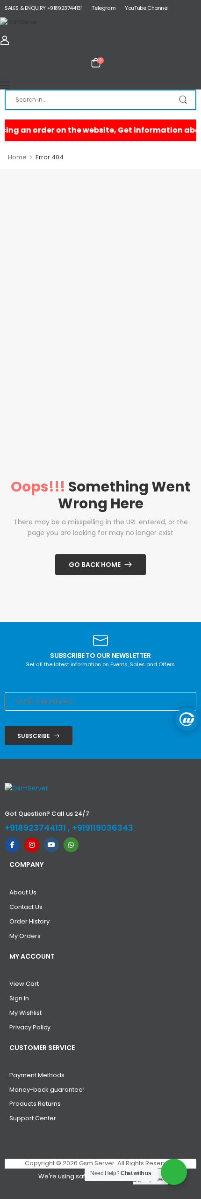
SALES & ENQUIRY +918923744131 (43, 8)
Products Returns (35, 1103)
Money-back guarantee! (47, 1089)
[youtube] (51, 844)
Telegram (103, 8)
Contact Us (26, 906)
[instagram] (31, 844)
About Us (22, 892)
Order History (29, 921)
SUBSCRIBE (33, 736)
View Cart (24, 983)
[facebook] (12, 844)
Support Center (32, 1118)
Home (17, 157)
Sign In (19, 998)
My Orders (25, 935)
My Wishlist (25, 1012)
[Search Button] (184, 99)
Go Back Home (95, 564)
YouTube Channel (146, 8)
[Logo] (100, 21)
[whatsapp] (71, 844)
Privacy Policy (29, 1027)
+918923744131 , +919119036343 (69, 828)
